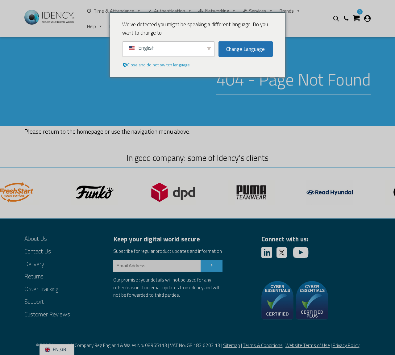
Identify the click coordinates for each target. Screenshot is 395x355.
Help (91, 26)
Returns (34, 276)
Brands (286, 11)
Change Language (245, 49)
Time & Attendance (114, 11)
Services (257, 11)
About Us (35, 238)
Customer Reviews (47, 314)
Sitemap (231, 345)
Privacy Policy (346, 345)
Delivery (34, 263)
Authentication (169, 11)
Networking (217, 11)
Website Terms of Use (307, 345)
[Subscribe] (211, 266)
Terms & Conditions (263, 345)
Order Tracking (41, 288)
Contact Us (37, 251)
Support (34, 301)
